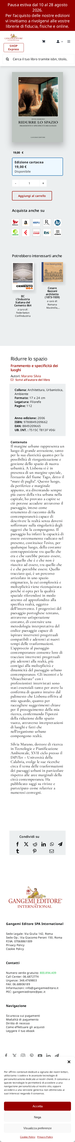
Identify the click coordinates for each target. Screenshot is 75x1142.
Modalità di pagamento (22, 1019)
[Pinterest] (34, 851)
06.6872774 (31, 976)
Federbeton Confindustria (23, 314)
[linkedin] (48, 1056)
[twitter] (14, 1056)
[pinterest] (31, 1056)
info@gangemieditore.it (41, 988)
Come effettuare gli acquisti (25, 1027)
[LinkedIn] (43, 844)
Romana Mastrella (51, 306)
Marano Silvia (31, 376)
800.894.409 (48, 973)
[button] (69, 1062)
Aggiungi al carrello (32, 196)
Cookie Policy (27, 1137)
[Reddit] (35, 844)
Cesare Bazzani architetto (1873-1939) (52, 292)
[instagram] (23, 1056)
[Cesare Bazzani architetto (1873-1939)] (52, 272)
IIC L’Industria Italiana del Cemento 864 (22, 300)
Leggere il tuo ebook (20, 1031)
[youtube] (40, 1056)
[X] (26, 844)
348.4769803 (28, 980)
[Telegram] (60, 844)
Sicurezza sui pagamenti (23, 1016)
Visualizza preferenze (37, 1128)
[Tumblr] (17, 851)
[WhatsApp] (52, 844)
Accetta (38, 1106)
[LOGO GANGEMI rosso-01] (14, 32)
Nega (37, 1117)
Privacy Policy (45, 1137)
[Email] (51, 851)
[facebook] (6, 1056)
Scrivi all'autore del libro (32, 380)
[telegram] (57, 1056)
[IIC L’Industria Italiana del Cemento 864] (23, 276)
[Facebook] (17, 844)
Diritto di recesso (18, 1023)
